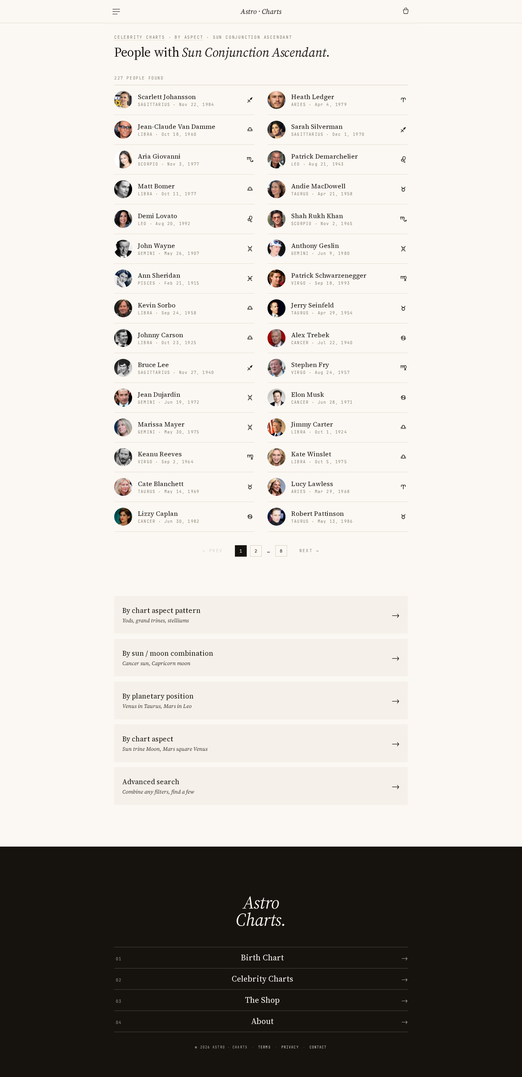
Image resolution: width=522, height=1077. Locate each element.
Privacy (290, 1047)
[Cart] (405, 11)
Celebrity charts (139, 37)
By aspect (189, 37)
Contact (318, 1047)
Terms (264, 1047)
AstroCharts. (261, 911)
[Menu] (116, 11)
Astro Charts (261, 11)
